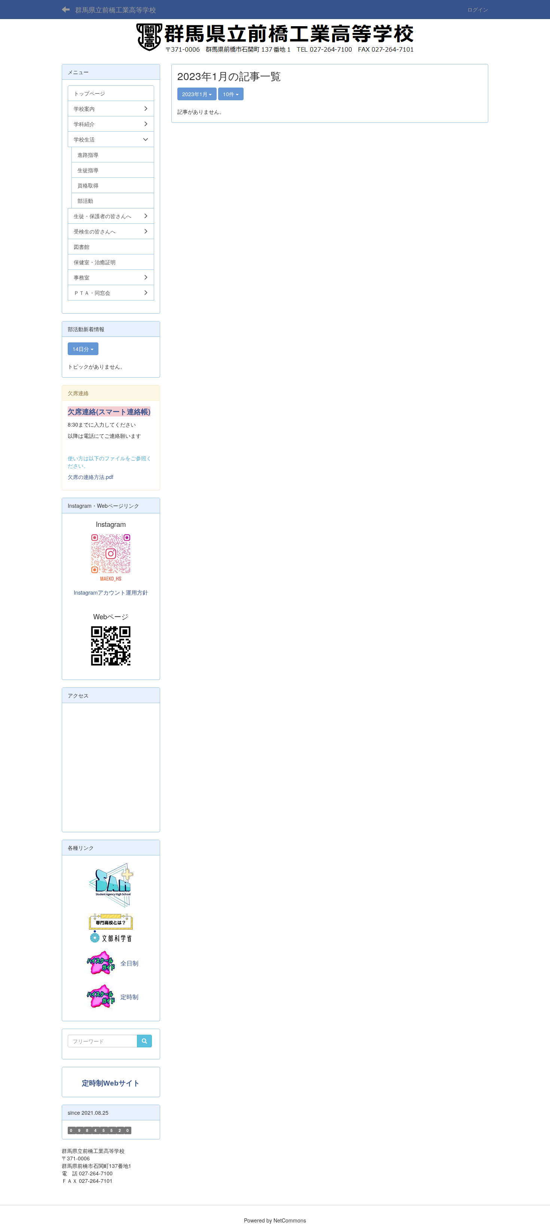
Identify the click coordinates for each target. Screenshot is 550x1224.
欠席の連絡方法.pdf (90, 476)
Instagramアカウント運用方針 (111, 592)
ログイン (477, 9)
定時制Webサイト (111, 1083)
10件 (229, 94)
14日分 (82, 348)
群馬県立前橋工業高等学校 (115, 9)
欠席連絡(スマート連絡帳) (109, 411)
